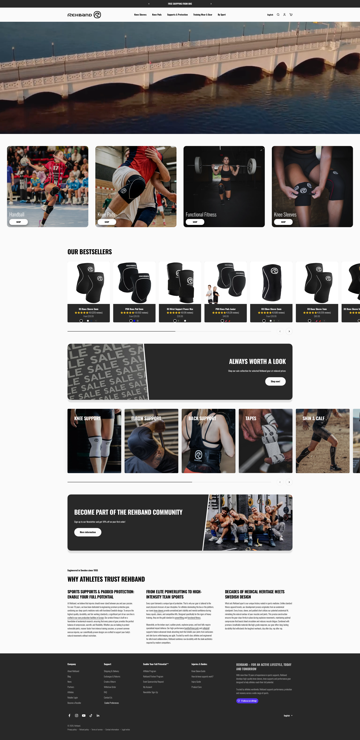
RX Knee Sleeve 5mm (88, 309)
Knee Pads (157, 14)
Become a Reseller (74, 702)
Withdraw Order (110, 687)
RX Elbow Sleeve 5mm (271, 309)
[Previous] (148, 4)
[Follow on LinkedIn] (98, 715)
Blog (69, 676)
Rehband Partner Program (153, 676)
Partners (71, 687)
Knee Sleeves (140, 14)
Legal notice (126, 729)
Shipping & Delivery (111, 671)
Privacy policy (72, 729)
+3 (324, 321)
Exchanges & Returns (112, 676)
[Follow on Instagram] (76, 715)
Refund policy (84, 729)
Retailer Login (73, 697)
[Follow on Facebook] (69, 715)
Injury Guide (196, 681)
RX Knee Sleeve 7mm (317, 309)
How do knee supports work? (202, 676)
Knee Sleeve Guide (198, 671)
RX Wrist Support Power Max (180, 309)
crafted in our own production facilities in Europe (86, 617)
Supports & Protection (177, 14)
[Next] (211, 4)
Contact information (112, 729)
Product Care (197, 687)
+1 (278, 321)
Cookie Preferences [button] (111, 702)
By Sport (222, 14)
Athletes (71, 692)
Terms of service (97, 729)
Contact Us (108, 697)
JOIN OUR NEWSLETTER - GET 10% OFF (180, 3)
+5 (95, 321)
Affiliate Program (149, 671)
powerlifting (179, 617)
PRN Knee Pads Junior (226, 309)
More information (88, 532)
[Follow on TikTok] (91, 715)
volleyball (205, 628)
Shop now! (275, 381)
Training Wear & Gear (202, 14)
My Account (147, 687)
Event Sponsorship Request (153, 681)
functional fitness (194, 617)
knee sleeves (159, 610)
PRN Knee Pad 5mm (134, 309)
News (70, 681)
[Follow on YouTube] (84, 715)
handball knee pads (191, 628)
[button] (82, 312)
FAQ (105, 692)
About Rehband (73, 671)
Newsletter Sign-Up (150, 692)
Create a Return (110, 681)
